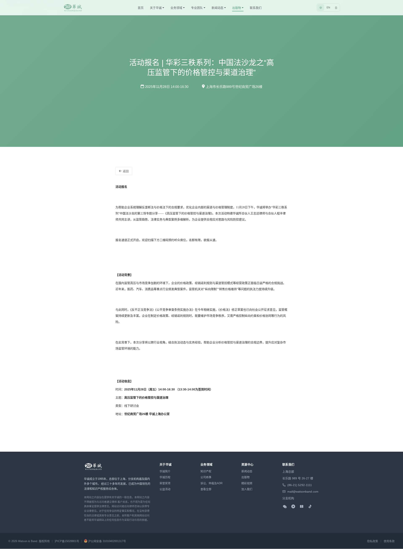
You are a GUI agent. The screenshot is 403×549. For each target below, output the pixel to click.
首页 (141, 7)
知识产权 (205, 471)
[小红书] (301, 506)
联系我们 (256, 7)
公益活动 (165, 489)
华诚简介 (165, 471)
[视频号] (293, 506)
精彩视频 (246, 483)
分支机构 (288, 498)
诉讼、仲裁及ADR (211, 483)
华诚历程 (165, 477)
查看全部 (205, 489)
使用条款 (389, 541)
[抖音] (310, 506)
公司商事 (205, 477)
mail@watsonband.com (302, 491)
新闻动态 (246, 471)
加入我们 (246, 489)
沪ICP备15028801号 (67, 541)
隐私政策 (372, 541)
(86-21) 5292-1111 (299, 485)
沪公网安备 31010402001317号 (107, 541)
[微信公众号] (284, 506)
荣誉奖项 (165, 483)
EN (328, 7)
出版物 (245, 477)
